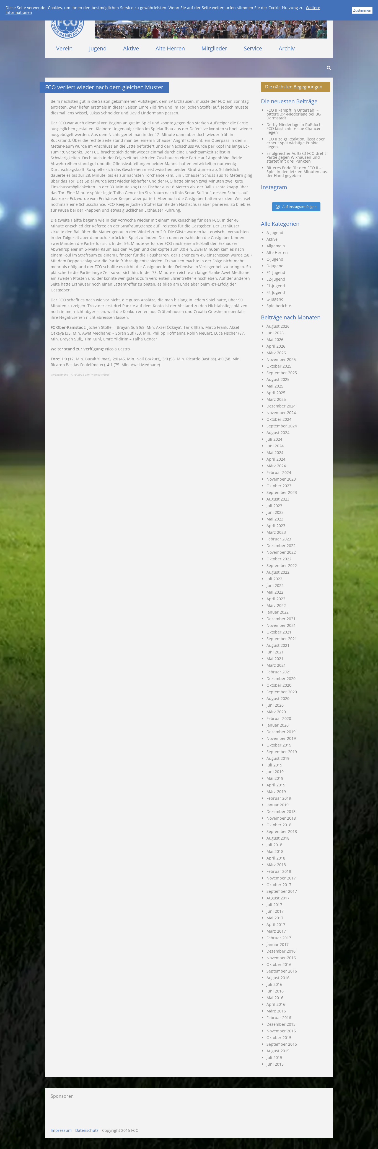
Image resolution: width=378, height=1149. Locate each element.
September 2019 (281, 751)
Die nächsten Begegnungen (293, 87)
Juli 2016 (274, 984)
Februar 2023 (278, 539)
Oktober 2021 (278, 632)
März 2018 (276, 864)
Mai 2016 (274, 997)
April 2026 (275, 346)
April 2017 (275, 924)
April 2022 (275, 598)
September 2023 (281, 492)
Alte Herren (170, 48)
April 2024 (275, 459)
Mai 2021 (274, 658)
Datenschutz (87, 1130)
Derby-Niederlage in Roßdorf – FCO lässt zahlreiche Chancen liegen (294, 128)
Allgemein (275, 245)
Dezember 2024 (281, 406)
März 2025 (276, 399)
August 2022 (277, 572)
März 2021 (276, 665)
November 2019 (281, 738)
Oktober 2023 (278, 485)
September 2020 (281, 691)
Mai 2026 (274, 339)
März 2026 (276, 352)
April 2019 (275, 785)
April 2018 (275, 858)
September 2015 (281, 1044)
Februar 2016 (278, 1017)
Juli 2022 (274, 578)
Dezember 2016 (281, 951)
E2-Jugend (275, 279)
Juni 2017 (275, 911)
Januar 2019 (277, 804)
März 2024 (276, 465)
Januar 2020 (277, 725)
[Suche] (329, 68)
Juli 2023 (274, 505)
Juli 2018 (274, 844)
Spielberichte (278, 305)
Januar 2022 (277, 612)
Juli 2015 (274, 1057)
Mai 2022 (274, 592)
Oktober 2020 (278, 685)
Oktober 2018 (278, 824)
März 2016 (276, 1011)
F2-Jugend (275, 292)
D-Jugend (275, 265)
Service (253, 48)
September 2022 (281, 565)
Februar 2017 (278, 937)
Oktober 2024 (278, 419)
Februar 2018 (278, 871)
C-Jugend (274, 259)
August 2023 (277, 499)
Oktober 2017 (278, 884)
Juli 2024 (274, 439)
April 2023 (275, 525)
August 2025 (277, 379)
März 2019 (276, 791)
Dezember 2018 (281, 811)
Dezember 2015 (281, 1024)
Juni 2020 (275, 705)
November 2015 (281, 1030)
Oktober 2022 (278, 558)
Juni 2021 (275, 652)
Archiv (287, 48)
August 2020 (277, 698)
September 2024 (281, 426)
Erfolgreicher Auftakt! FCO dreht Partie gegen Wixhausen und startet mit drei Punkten (296, 157)
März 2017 (276, 931)
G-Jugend (275, 299)
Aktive (131, 48)
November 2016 (281, 957)
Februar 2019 (278, 798)
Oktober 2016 (278, 964)
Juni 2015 (275, 1064)
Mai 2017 (274, 917)
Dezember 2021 (281, 618)
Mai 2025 (274, 386)
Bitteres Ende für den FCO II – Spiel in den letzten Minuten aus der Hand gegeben (296, 171)
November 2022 (281, 552)
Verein (64, 48)
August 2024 (277, 432)
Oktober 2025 (278, 366)
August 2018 (277, 838)
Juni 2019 (275, 771)
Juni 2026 (275, 332)
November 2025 (281, 359)
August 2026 (277, 326)
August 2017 (277, 898)
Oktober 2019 (278, 745)
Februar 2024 (278, 472)
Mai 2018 (274, 851)
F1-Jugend (275, 285)
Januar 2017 (277, 944)
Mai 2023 (274, 519)
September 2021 (281, 638)
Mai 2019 (274, 778)
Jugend (98, 48)
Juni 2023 (275, 512)
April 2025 (275, 392)
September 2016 (281, 971)
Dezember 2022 (281, 545)
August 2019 (277, 758)
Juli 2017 (274, 904)
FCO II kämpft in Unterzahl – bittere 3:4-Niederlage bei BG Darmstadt (293, 113)
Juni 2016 (275, 991)
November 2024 (281, 412)
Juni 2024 (275, 445)
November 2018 (281, 818)
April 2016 (275, 1004)
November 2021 (281, 625)
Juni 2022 (275, 585)
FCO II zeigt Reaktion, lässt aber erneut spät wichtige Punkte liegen (295, 142)
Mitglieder (214, 48)
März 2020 (276, 711)
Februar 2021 (278, 671)
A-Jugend (274, 232)
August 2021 (277, 645)
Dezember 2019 (281, 731)
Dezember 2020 (281, 678)
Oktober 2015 (278, 1037)
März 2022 (276, 605)
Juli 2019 (274, 765)
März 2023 (276, 532)
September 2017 (281, 891)
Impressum (61, 1130)
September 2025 (281, 372)
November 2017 (281, 878)
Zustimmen (362, 10)
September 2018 (281, 831)
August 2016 (277, 977)
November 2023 (281, 479)
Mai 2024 (274, 452)
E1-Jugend (275, 272)
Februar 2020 (278, 718)
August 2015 (277, 1050)
